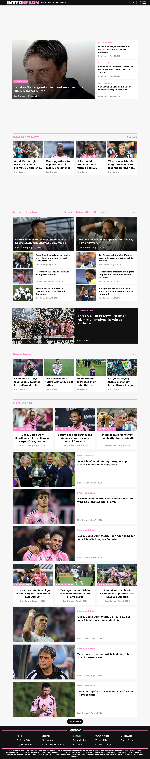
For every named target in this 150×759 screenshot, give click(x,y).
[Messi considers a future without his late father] (59, 375)
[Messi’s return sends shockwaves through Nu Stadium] (43, 276)
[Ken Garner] (19, 96)
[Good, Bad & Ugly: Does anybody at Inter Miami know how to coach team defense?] (43, 260)
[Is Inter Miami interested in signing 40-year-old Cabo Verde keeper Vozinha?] (106, 276)
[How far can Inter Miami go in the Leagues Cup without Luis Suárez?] (33, 584)
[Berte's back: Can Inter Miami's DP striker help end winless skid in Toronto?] (117, 69)
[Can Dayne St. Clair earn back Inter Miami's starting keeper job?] (117, 89)
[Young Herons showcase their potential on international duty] (91, 375)
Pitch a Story (47, 740)
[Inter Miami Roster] (86, 311)
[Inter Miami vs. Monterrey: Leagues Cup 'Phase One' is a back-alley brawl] (75, 469)
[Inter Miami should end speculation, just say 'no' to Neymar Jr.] (106, 234)
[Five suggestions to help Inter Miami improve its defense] (59, 158)
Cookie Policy (127, 740)
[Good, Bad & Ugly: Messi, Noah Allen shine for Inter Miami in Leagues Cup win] (75, 543)
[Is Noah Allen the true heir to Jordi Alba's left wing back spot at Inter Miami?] (75, 506)
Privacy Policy (79, 740)
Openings (45, 736)
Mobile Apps (126, 736)
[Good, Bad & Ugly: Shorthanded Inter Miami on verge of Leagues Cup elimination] (33, 428)
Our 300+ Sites (102, 736)
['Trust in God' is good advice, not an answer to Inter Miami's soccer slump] (53, 69)
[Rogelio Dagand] (43, 281)
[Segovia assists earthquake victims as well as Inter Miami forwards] (75, 428)
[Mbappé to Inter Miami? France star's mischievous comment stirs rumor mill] (106, 293)
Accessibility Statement (52, 744)
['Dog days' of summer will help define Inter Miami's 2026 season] (75, 662)
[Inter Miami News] (21, 82)
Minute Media (19, 750)
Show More (75, 721)
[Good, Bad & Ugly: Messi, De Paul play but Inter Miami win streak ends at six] (75, 624)
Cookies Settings (103, 744)
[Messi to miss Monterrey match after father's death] (117, 428)
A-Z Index (77, 744)
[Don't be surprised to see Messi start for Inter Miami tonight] (75, 699)
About (19, 736)
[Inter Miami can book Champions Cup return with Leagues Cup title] (117, 584)
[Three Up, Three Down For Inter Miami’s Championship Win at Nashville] (75, 326)
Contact (77, 736)
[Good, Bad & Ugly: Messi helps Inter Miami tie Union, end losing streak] (28, 158)
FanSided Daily (23, 740)
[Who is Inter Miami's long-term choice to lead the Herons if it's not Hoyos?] (122, 158)
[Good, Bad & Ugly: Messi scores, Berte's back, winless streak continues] (117, 49)
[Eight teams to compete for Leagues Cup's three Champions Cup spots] (43, 293)
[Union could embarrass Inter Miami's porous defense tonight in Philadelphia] (91, 158)
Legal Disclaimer (24, 744)
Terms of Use (101, 740)
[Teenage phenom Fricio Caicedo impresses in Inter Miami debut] (75, 584)
